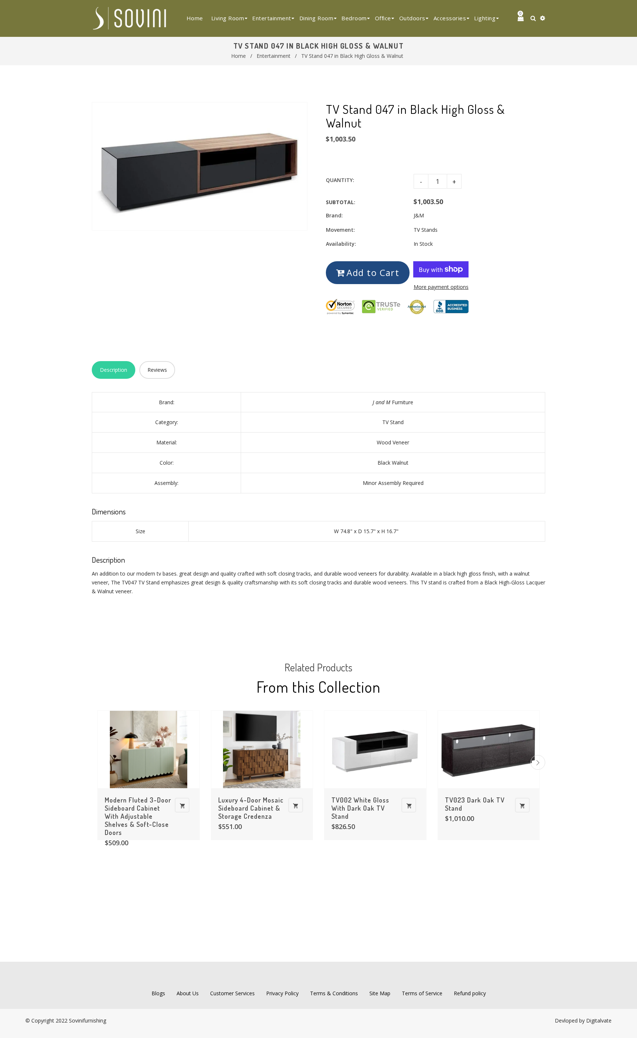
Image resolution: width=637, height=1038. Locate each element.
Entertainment (273, 55)
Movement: (340, 229)
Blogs (158, 993)
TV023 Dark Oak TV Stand (475, 804)
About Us (188, 993)
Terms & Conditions (334, 993)
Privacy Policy (282, 993)
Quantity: (340, 180)
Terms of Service (422, 993)
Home (238, 55)
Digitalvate (599, 1020)
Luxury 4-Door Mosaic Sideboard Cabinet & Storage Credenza (250, 808)
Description (113, 369)
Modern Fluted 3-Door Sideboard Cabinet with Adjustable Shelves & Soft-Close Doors (138, 816)
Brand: (334, 215)
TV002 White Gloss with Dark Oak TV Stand (360, 808)
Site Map (379, 993)
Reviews (157, 369)
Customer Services (232, 993)
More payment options (441, 286)
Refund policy (470, 993)
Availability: (341, 243)
